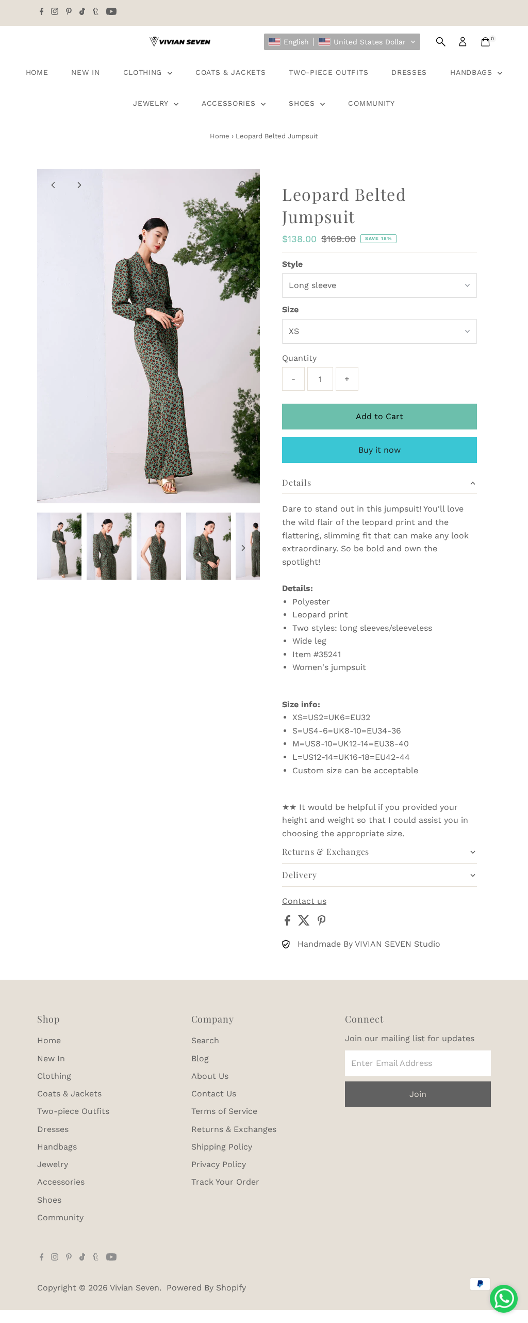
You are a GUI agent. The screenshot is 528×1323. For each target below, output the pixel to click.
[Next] (79, 185)
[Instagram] (54, 12)
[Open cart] (485, 41)
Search (205, 1040)
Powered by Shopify (206, 1288)
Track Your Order (225, 1182)
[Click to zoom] (243, 185)
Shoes (303, 103)
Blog (200, 1058)
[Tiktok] (82, 12)
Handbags (472, 72)
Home (37, 72)
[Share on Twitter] (305, 923)
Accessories (230, 103)
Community (371, 103)
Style (292, 264)
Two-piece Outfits (328, 72)
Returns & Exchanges (233, 1129)
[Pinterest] (68, 12)
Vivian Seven (134, 1288)
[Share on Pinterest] (322, 923)
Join (417, 1094)
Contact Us (213, 1093)
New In (85, 72)
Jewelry (152, 103)
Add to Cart (379, 416)
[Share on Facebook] (289, 923)
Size (290, 309)
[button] (342, 42)
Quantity (299, 358)
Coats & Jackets (230, 72)
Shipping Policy (221, 1147)
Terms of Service (224, 1111)
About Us (209, 1076)
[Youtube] (111, 12)
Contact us (304, 901)
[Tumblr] (95, 12)
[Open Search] (441, 41)
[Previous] (53, 185)
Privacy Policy (218, 1164)
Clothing (144, 72)
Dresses (409, 72)
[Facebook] (41, 12)
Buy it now (379, 450)
